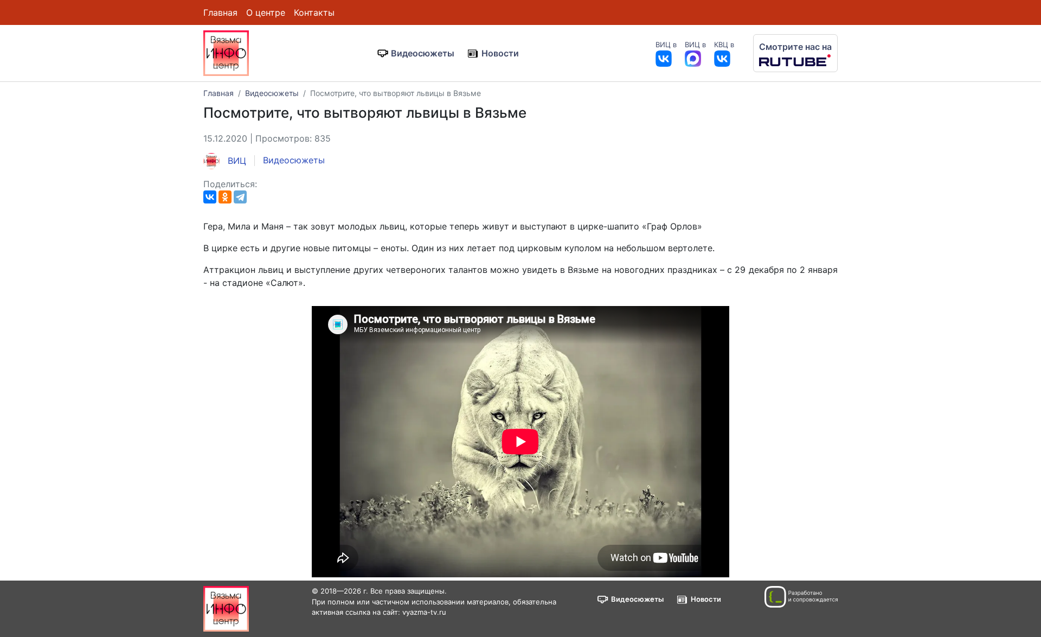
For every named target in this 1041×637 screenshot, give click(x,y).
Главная (220, 12)
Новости (500, 53)
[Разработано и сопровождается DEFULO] (801, 597)
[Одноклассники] (225, 196)
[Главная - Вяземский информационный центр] (226, 52)
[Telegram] (240, 196)
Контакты (314, 12)
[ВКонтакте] (209, 196)
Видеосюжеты (422, 53)
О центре (265, 12)
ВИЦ (235, 160)
